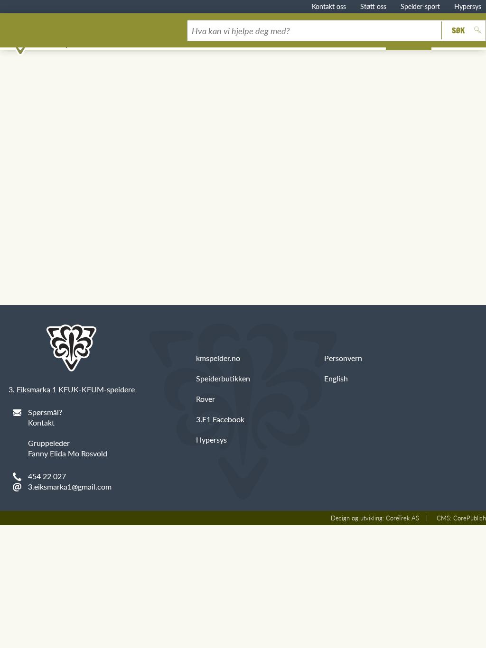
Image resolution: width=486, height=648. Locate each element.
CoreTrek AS (402, 518)
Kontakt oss (329, 6)
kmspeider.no (218, 357)
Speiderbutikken (223, 378)
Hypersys (467, 6)
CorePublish (469, 518)
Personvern (343, 357)
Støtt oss (373, 6)
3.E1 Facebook (220, 419)
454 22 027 (47, 476)
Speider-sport (420, 6)
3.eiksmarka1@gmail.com (70, 486)
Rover (205, 398)
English (336, 378)
